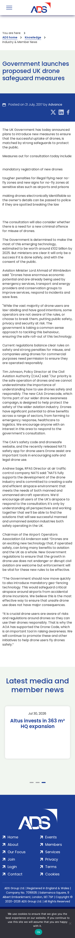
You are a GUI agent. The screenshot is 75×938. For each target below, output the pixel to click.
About (13, 844)
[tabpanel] (37, 732)
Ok (38, 932)
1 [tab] (32, 782)
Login (12, 866)
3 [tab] (44, 782)
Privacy (51, 859)
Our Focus (17, 851)
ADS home (9, 37)
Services (52, 851)
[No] (70, 923)
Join (11, 859)
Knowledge (33, 37)
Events (51, 837)
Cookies (52, 874)
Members (53, 844)
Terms (51, 866)
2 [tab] (38, 782)
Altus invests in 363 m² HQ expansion (37, 723)
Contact (15, 874)
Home (13, 837)
